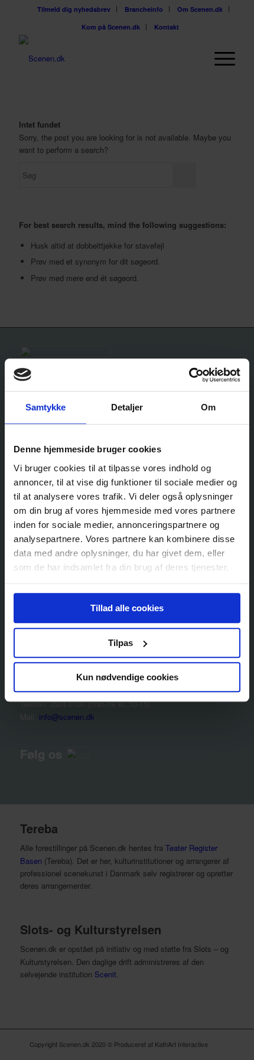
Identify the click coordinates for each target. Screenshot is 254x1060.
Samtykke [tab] (45, 407)
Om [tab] (208, 407)
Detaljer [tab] (127, 407)
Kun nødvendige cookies (127, 677)
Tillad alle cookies (127, 608)
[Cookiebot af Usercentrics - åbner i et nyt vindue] (188, 375)
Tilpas (120, 643)
